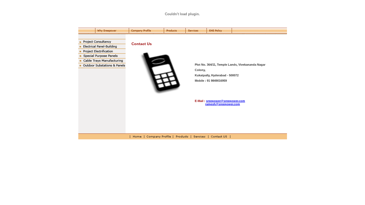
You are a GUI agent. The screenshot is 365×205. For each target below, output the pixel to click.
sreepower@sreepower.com (225, 100)
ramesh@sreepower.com (222, 104)
